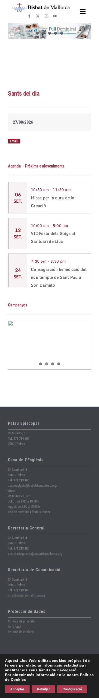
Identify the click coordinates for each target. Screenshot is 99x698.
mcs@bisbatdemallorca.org (26, 595)
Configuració (72, 689)
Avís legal (14, 627)
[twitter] (37, 16)
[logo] (41, 4)
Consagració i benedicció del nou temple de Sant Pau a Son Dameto (59, 277)
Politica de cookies (21, 632)
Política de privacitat (22, 621)
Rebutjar (43, 689)
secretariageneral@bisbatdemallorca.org (35, 554)
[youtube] (54, 16)
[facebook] (29, 16)
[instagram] (46, 16)
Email (14, 141)
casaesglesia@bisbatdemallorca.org (32, 485)
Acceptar (17, 689)
